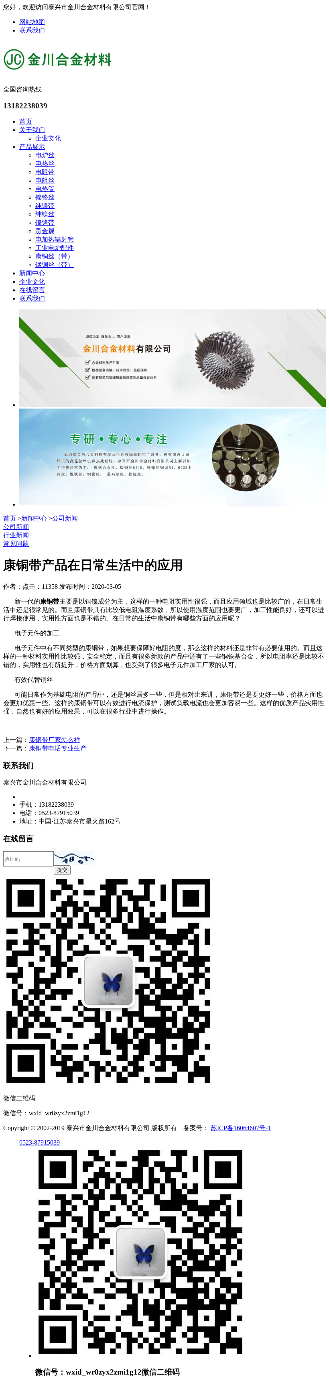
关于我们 (32, 129)
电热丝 (45, 163)
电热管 (45, 188)
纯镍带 (45, 205)
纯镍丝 (45, 214)
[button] (74, 858)
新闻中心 (32, 273)
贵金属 (45, 231)
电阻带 (45, 172)
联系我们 (32, 30)
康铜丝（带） (54, 256)
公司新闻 (65, 518)
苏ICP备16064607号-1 (241, 1128)
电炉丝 (45, 155)
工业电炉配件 (54, 247)
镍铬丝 (45, 197)
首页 (25, 121)
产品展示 (32, 146)
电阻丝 (45, 180)
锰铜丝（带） (54, 264)
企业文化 (48, 138)
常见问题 (16, 543)
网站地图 (32, 21)
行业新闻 (16, 535)
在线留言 (32, 290)
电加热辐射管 (54, 239)
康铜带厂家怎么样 (54, 739)
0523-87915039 (39, 1142)
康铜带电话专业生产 (58, 748)
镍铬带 (45, 222)
